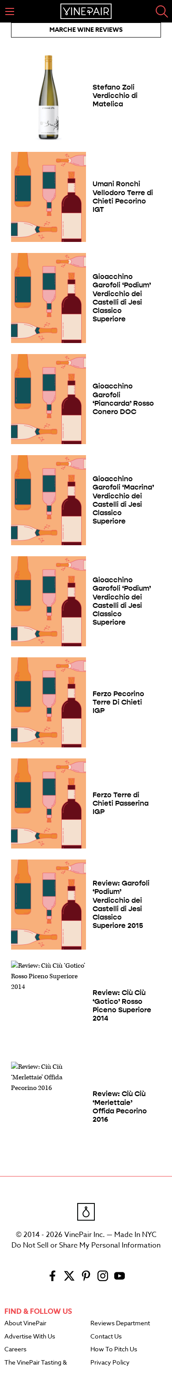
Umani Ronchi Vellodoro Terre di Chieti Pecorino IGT (123, 197)
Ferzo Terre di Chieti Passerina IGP (121, 803)
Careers (15, 1349)
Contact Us (106, 1336)
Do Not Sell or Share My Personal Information (86, 1245)
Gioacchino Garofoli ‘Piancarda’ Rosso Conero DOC (123, 399)
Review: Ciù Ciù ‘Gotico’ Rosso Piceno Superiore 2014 (122, 1005)
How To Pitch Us (113, 1349)
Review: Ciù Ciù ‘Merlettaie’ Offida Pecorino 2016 (120, 1107)
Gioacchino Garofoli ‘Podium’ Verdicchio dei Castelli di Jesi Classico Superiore (122, 297)
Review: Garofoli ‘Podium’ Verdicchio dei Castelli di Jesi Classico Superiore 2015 (121, 904)
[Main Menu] (9, 11)
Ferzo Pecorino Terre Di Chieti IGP (118, 702)
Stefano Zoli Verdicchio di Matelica (115, 95)
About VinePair (25, 1323)
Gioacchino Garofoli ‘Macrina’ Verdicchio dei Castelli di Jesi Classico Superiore (123, 500)
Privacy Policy (110, 1362)
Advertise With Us (29, 1336)
